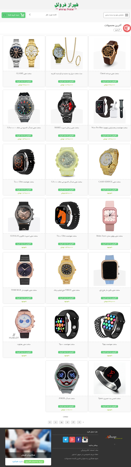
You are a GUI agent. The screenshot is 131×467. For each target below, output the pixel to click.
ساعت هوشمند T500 (67, 344)
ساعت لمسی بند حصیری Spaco (109, 399)
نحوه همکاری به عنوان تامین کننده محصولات (81, 459)
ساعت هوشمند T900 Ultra (67, 236)
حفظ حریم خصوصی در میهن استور (85, 454)
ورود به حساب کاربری (34, 462)
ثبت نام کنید (17, 462)
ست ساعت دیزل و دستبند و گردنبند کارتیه (66, 74)
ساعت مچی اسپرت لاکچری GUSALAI (24, 236)
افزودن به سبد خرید (109, 81)
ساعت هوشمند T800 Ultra (24, 182)
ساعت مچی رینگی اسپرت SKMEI (66, 128)
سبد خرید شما (13, 15)
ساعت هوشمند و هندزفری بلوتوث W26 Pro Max (109, 128)
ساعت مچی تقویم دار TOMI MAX (24, 290)
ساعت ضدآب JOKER (67, 399)
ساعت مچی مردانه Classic (109, 74)
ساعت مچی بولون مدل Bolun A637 (109, 236)
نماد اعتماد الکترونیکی (89, 450)
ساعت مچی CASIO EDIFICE (110, 182)
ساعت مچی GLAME (23, 74)
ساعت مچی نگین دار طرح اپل (109, 290)
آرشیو (117, 30)
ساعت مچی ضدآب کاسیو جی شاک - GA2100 (24, 128)
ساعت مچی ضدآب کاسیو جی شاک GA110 (66, 182)
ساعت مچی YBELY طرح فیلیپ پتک (67, 290)
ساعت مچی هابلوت (24, 344)
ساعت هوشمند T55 (109, 344)
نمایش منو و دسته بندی (114, 15)
